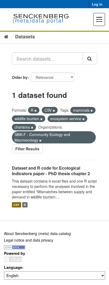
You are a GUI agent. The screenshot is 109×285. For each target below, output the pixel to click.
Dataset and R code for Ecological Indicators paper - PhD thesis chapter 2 (51, 171)
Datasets (25, 36)
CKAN (13, 259)
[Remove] (35, 110)
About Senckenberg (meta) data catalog (37, 233)
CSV (16, 205)
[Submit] (90, 58)
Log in (97, 4)
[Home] (6, 36)
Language (13, 267)
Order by (20, 77)
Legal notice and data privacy (28, 240)
